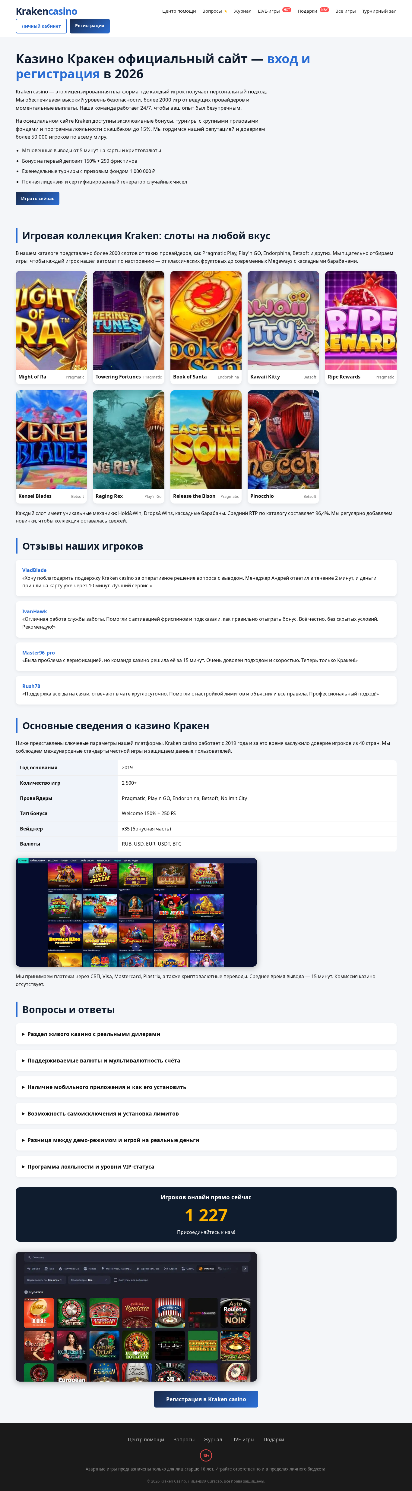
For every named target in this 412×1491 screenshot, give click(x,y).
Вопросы (215, 11)
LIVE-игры (274, 11)
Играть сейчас (37, 198)
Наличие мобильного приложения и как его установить (106, 1087)
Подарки (313, 11)
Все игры (345, 11)
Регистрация (89, 25)
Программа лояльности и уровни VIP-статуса (90, 1166)
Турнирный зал (379, 11)
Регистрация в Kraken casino (206, 1399)
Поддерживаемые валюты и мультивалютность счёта (103, 1060)
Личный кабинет (41, 26)
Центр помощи (179, 11)
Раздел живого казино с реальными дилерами (93, 1033)
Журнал (243, 11)
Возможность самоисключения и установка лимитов (103, 1113)
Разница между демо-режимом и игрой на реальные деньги (113, 1140)
